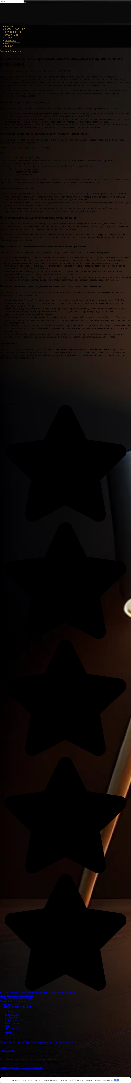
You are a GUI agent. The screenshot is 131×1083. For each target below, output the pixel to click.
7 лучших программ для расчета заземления (21, 1067)
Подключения (13, 32)
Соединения (12, 34)
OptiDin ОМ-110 (7, 1050)
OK (117, 1080)
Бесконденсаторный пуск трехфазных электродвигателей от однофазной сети (39, 992)
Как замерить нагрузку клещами (16, 1006)
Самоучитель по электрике (13, 1001)
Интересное (11, 1017)
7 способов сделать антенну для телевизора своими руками (29, 1059)
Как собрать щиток (9, 1004)
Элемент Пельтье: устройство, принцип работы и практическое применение (37, 1042)
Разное (9, 46)
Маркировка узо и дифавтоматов (16, 995)
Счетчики (10, 40)
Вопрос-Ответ (12, 43)
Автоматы (11, 26)
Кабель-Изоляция (15, 29)
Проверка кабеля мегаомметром (16, 998)
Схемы (8, 37)
